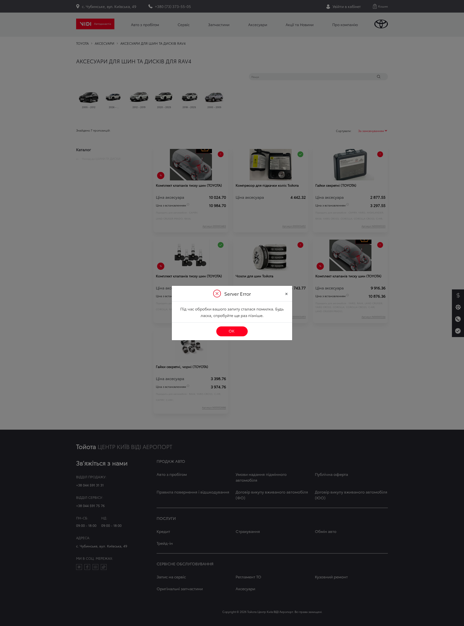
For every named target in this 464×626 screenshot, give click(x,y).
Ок (231, 330)
